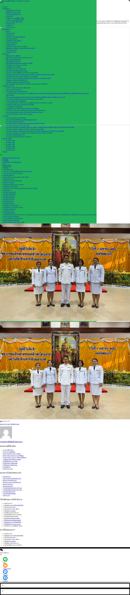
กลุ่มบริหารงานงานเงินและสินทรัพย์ (13, 505)
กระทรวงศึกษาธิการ (8, 450)
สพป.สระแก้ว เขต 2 (5, 424)
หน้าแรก (5, 6)
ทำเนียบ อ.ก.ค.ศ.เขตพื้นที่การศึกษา (15, 18)
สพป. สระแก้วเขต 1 (8, 484)
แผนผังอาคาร (9, 25)
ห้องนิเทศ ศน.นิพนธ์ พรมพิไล (12, 518)
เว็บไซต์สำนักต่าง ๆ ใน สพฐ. (10, 461)
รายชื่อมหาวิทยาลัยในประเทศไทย (12, 459)
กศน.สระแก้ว (6, 495)
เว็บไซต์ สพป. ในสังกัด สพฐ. (10, 465)
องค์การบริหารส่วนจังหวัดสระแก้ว (12, 478)
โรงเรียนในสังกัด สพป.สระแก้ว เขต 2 (12, 490)
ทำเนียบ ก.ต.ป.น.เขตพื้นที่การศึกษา (15, 20)
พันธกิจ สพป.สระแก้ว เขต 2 (13, 12)
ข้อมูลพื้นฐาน (6, 8)
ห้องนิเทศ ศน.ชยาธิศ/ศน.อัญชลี (12, 520)
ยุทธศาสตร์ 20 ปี (10, 23)
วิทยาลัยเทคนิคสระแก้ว (9, 491)
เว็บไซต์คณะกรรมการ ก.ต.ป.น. (12, 524)
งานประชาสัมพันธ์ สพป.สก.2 (11, 442)
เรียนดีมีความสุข (14, 424)
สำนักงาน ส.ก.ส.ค (7, 469)
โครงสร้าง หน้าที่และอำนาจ (13, 14)
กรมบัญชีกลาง (7, 467)
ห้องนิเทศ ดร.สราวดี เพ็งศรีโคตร (12, 522)
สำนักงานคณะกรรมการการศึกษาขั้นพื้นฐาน (14, 457)
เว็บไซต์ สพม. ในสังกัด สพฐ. (10, 463)
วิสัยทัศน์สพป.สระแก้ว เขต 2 (13, 10)
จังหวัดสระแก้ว (7, 476)
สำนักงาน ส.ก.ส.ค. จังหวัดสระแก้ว (12, 482)
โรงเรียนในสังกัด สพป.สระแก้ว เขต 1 (12, 488)
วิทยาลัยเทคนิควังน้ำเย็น (9, 493)
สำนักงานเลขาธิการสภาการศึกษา (12, 453)
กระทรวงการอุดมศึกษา (9, 452)
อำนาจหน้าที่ (9, 16)
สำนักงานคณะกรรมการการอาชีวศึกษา (13, 455)
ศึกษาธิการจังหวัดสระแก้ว (10, 480)
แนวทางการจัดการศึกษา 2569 (14, 21)
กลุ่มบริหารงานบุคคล (10, 511)
